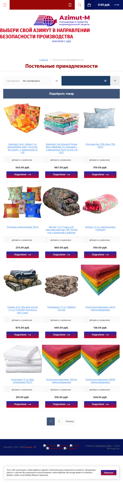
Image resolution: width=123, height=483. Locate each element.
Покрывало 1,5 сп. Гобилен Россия (61, 308)
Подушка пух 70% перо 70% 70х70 (100, 146)
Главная (43, 59)
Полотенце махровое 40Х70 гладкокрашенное (100, 308)
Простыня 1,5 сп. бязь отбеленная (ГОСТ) (22, 381)
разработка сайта (103, 446)
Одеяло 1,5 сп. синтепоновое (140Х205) (100, 228)
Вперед (70, 421)
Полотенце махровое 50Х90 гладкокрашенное (100, 381)
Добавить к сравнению (21, 160)
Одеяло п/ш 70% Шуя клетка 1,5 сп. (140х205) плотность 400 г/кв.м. (22, 310)
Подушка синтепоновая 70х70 (22, 227)
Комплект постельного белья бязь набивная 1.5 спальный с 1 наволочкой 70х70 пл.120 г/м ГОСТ (61, 148)
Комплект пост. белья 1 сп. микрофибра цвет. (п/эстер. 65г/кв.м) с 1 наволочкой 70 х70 (23, 148)
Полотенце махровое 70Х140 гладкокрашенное (61, 381)
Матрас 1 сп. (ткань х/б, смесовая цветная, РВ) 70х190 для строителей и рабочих (61, 230)
